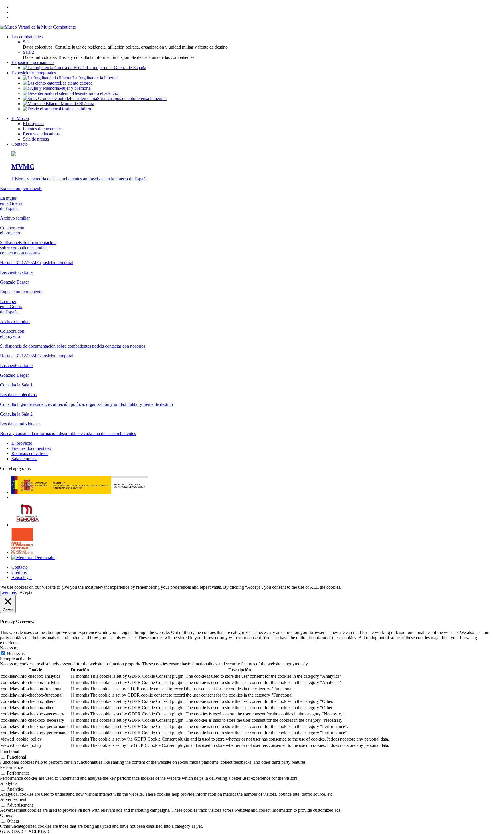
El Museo (20, 118)
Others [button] (6, 815)
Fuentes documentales (42, 128)
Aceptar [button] (26, 592)
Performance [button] (11, 767)
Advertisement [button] (13, 799)
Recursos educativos (41, 133)
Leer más (8, 592)
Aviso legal (21, 577)
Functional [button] (9, 751)
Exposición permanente (32, 62)
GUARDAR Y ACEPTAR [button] (24, 831)
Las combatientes (27, 36)
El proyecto (33, 123)
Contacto (19, 144)
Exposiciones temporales (33, 72)
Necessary (16, 653)
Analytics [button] (8, 783)
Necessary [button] (9, 647)
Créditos (19, 572)
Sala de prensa (36, 139)
